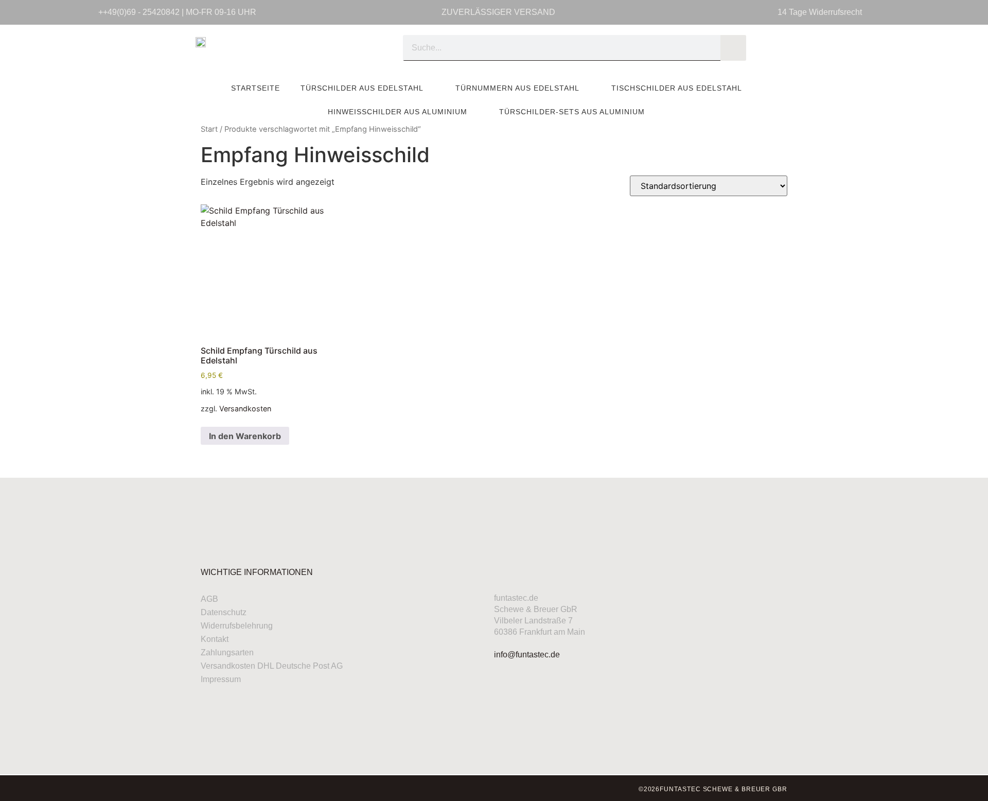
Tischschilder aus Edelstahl (676, 88)
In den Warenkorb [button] (245, 436)
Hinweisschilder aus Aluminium (397, 112)
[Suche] (733, 48)
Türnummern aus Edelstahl (517, 88)
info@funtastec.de (527, 654)
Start (209, 129)
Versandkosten (245, 408)
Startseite (255, 88)
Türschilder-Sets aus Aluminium (572, 112)
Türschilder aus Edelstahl (362, 88)
